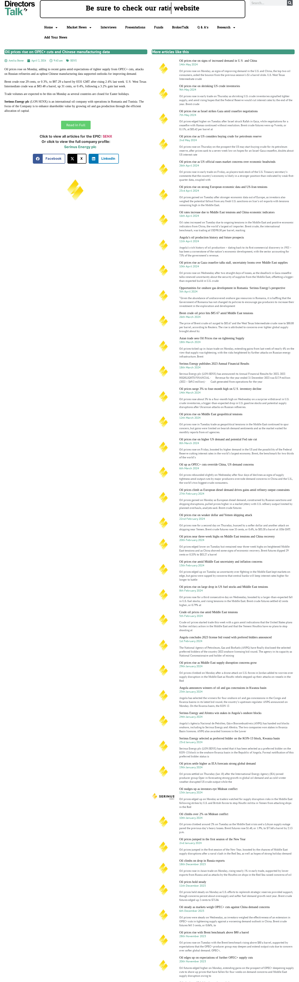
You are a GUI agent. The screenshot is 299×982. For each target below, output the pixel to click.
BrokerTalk (180, 27)
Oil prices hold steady (192, 882)
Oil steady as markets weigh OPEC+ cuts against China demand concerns (224, 907)
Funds (158, 27)
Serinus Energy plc (80, 147)
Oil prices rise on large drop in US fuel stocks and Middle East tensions (223, 586)
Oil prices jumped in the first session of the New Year (212, 839)
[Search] (290, 3)
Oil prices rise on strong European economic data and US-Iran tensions (223, 187)
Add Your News (55, 37)
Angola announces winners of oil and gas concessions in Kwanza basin (222, 688)
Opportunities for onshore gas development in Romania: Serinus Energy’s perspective (232, 288)
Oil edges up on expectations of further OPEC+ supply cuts (216, 957)
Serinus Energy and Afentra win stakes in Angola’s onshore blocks (220, 713)
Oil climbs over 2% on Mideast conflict (203, 814)
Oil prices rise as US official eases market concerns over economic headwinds (227, 161)
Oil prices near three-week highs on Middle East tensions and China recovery (227, 536)
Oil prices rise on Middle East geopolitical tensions (210, 414)
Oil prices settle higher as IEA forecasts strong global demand (217, 763)
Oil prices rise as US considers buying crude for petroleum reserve (220, 136)
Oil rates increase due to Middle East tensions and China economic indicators (226, 212)
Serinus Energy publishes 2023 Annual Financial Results (214, 363)
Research (223, 27)
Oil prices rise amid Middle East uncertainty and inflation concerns (220, 561)
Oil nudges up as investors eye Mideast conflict (208, 789)
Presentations (135, 27)
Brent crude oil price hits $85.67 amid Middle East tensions (216, 313)
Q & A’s (202, 27)
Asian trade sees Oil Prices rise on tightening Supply (211, 338)
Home (48, 27)
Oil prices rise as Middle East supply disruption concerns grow (218, 662)
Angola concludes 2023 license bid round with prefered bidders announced (225, 637)
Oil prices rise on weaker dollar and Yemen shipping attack (215, 515)
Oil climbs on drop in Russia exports (202, 860)
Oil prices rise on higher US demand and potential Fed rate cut (218, 439)
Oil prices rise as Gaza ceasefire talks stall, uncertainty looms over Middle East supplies (233, 262)
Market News (77, 27)
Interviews (108, 27)
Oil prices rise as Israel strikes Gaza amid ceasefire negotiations (218, 111)
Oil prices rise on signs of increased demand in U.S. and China (218, 60)
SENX (73, 60)
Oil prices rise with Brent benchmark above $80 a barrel (214, 932)
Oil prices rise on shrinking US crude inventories (209, 86)
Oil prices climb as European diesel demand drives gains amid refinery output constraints (234, 490)
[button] (49, 159)
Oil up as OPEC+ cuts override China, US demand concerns (216, 464)
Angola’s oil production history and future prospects (211, 237)
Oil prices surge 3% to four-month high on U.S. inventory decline (220, 388)
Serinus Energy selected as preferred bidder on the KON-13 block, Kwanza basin (229, 738)
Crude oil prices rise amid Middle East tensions (208, 612)
